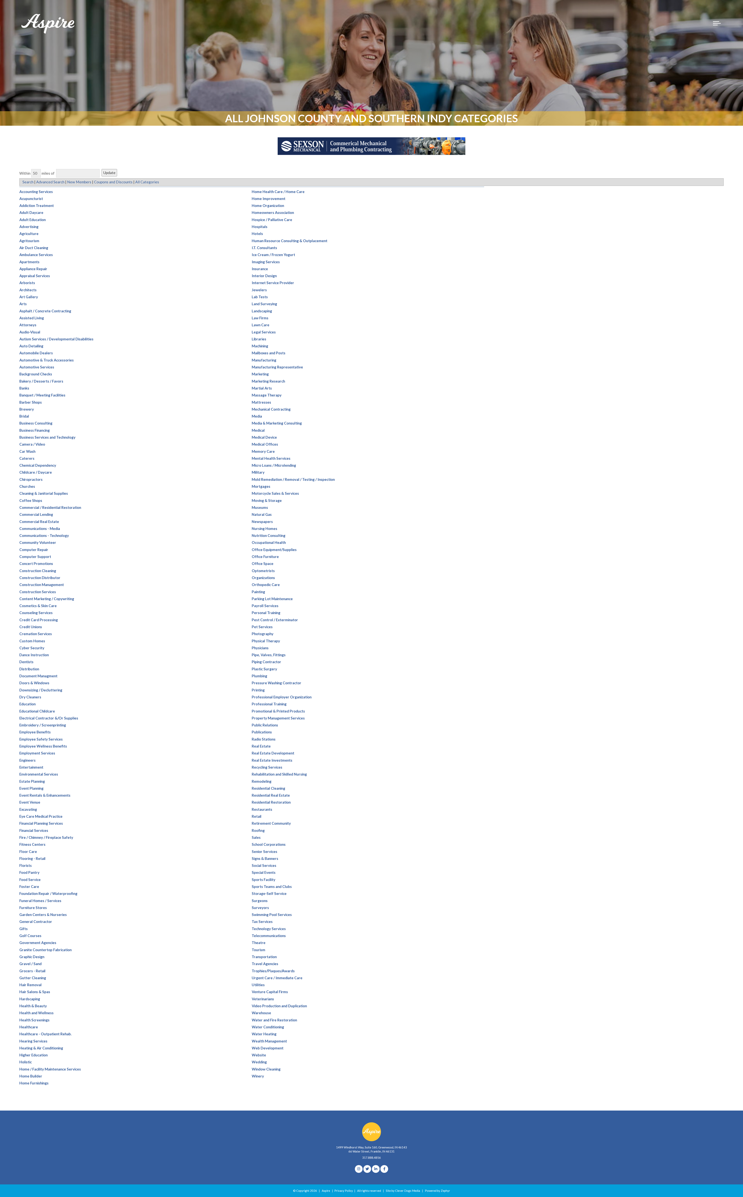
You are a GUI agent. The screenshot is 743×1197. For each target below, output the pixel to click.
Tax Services (262, 921)
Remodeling (261, 781)
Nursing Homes (264, 528)
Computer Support (35, 556)
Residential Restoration (271, 802)
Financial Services (33, 830)
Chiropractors (31, 479)
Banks (24, 388)
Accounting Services (36, 191)
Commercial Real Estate (39, 521)
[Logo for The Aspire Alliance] (48, 23)
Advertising (29, 226)
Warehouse (261, 1013)
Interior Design (264, 275)
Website (259, 1055)
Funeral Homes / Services (40, 900)
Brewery (26, 409)
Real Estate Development (273, 753)
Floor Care (28, 851)
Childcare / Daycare (35, 472)
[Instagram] (359, 1169)
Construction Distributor (39, 577)
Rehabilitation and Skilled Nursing (279, 774)
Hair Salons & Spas (34, 991)
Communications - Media (39, 528)
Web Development (267, 1048)
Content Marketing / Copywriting (46, 598)
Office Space (262, 563)
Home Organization (268, 205)
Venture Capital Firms (270, 991)
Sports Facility (263, 879)
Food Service (30, 879)
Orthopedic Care (266, 584)
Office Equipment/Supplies (274, 549)
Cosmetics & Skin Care (38, 605)
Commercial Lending (36, 514)
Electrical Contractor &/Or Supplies (48, 718)
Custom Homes (32, 641)
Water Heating (264, 1034)
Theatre (258, 942)
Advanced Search (50, 182)
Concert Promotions (36, 563)
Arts (23, 304)
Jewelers (259, 290)
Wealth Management (269, 1041)
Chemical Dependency (37, 465)
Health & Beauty (33, 1006)
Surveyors (260, 907)
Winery (258, 1076)
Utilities (258, 985)
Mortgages (261, 486)
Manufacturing (264, 360)
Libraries (259, 339)
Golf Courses (30, 935)
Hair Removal (30, 985)
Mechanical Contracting (271, 409)
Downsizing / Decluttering (40, 690)
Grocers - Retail (32, 971)
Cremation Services (35, 633)
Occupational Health (269, 542)
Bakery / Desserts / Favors (41, 381)
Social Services (264, 865)
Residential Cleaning (268, 788)
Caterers (26, 458)
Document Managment (38, 676)
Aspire (326, 1190)
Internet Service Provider (273, 282)
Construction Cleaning (37, 570)
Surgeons (260, 900)
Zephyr (445, 1190)
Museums (260, 507)
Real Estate (261, 746)
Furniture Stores (33, 907)
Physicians (260, 648)
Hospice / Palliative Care (272, 219)
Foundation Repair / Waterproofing (48, 893)
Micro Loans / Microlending (274, 465)
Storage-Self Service (269, 893)
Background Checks (35, 374)
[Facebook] (384, 1169)
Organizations (263, 577)
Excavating (28, 809)
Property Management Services (278, 718)
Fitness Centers (32, 844)
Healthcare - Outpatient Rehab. (45, 1034)
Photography (262, 633)
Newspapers (262, 521)
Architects (28, 290)
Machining (260, 346)
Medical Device (264, 437)
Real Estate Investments (272, 760)
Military (258, 472)
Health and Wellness (36, 1013)
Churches (27, 486)
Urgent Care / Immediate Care (277, 978)
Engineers (27, 760)
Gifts (23, 928)
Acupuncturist (31, 198)
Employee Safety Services (41, 739)
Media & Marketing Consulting (277, 423)
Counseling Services (36, 612)
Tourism (258, 950)
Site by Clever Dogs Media (403, 1190)
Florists (25, 865)
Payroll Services (265, 605)
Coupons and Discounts (113, 182)
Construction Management (41, 584)
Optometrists (263, 570)
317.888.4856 (371, 1157)
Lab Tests (260, 297)
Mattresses (261, 402)
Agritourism (29, 240)
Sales (256, 837)
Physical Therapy (266, 641)
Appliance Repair (33, 269)
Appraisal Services (34, 275)
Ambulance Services (36, 254)
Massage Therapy (267, 395)
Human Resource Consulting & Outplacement (289, 240)
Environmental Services (38, 774)
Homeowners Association (273, 212)
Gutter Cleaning (32, 978)
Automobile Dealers (36, 353)
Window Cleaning (266, 1069)
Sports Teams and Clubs (272, 886)
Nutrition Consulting (268, 535)
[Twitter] (367, 1169)
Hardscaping (29, 999)
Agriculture (29, 233)
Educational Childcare (37, 711)
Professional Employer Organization (282, 697)
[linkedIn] (376, 1169)
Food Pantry (29, 872)
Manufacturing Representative (277, 367)
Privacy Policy (343, 1190)
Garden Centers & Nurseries (43, 914)
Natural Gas (262, 514)
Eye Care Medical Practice (40, 816)
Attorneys (27, 325)
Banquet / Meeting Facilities (42, 395)
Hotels (257, 233)
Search (27, 182)
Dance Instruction (34, 655)
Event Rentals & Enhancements (44, 795)
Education (27, 704)
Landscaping (262, 311)
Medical (258, 430)
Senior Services (264, 851)
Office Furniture (265, 556)
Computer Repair (33, 549)
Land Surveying (264, 304)
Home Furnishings (34, 1083)
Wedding (259, 1062)
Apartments (29, 262)
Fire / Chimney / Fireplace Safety (46, 837)
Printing (258, 690)
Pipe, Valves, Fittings (269, 655)
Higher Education (33, 1055)
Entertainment (31, 767)
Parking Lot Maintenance (272, 598)
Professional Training (269, 704)
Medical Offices (265, 444)
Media (257, 416)
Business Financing (34, 430)
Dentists (26, 662)
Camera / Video (32, 444)
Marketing (260, 374)
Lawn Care (260, 325)
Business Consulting (35, 423)
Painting (258, 592)
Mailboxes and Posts (268, 353)
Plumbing (259, 676)
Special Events (264, 872)
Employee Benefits (35, 732)
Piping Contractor (266, 662)
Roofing (258, 830)
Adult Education (32, 219)
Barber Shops (30, 402)
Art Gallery (28, 297)
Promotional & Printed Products (278, 711)
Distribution (29, 669)
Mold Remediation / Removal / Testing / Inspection (293, 479)
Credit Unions (30, 627)
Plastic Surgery (264, 669)
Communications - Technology (44, 535)
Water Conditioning (268, 1027)
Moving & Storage (267, 500)
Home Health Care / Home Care (278, 191)
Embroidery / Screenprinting (42, 725)
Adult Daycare (31, 212)
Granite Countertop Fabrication (45, 950)
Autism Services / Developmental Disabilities (56, 339)
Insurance (260, 269)
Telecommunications (269, 935)
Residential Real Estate (271, 795)
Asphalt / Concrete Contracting (45, 311)
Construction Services (37, 592)
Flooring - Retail (32, 858)
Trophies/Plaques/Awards (273, 971)
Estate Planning (32, 781)
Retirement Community (271, 823)
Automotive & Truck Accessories (46, 360)
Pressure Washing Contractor (276, 683)
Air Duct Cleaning (33, 247)
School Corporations (269, 844)
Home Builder (30, 1076)
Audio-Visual (29, 332)
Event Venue (29, 802)
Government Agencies (37, 942)
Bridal (24, 416)
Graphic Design (31, 956)
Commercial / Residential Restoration (50, 507)
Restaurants (262, 809)
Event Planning (31, 788)
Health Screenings (34, 1020)
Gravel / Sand (30, 963)
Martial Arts (262, 388)
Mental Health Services (271, 458)
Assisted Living (31, 318)
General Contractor (35, 921)
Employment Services (37, 753)
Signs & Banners (265, 858)
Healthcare (28, 1027)
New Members (79, 182)
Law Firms (260, 318)
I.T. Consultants (264, 247)
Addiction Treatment (36, 205)
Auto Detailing (31, 346)
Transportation (264, 956)
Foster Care (29, 886)
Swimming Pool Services (272, 914)
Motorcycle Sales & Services (275, 493)
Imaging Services (266, 262)
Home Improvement (268, 198)
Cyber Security (31, 648)
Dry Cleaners (30, 697)
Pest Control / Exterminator (275, 620)
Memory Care (263, 451)
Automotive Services (36, 367)
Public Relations (265, 725)
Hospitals (259, 226)
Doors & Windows (34, 683)
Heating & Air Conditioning (41, 1048)
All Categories (147, 182)
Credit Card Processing (38, 620)
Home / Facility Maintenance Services (50, 1069)
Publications (262, 732)
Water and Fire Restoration (274, 1020)
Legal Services (264, 332)
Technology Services (269, 928)
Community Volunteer (37, 542)
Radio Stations (264, 739)
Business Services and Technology (47, 437)
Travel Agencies (265, 963)
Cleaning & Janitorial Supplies (43, 493)
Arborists (27, 282)
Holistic (25, 1062)
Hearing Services (33, 1041)
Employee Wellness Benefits (43, 746)
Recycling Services (267, 767)
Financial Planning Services (41, 823)
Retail (256, 816)
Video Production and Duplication (279, 1006)
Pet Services (262, 627)
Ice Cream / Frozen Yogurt (273, 254)
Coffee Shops (30, 500)
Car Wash (27, 451)
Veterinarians (263, 999)
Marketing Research (268, 381)
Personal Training (266, 612)
